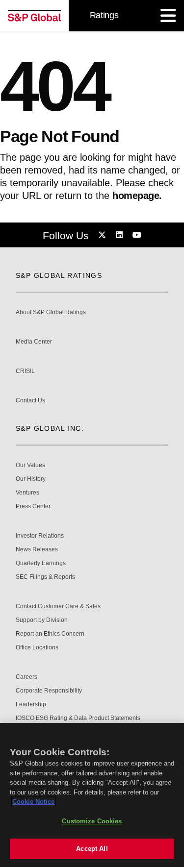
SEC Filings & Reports (45, 577)
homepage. (137, 195)
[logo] (34, 15)
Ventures (27, 493)
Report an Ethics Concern (50, 634)
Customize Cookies (92, 821)
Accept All (91, 848)
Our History (31, 479)
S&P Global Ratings (59, 275)
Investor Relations (40, 536)
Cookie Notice (33, 801)
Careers (26, 677)
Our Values (30, 465)
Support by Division (42, 620)
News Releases (37, 549)
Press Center (33, 506)
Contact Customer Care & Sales (58, 606)
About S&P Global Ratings (51, 312)
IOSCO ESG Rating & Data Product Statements (78, 718)
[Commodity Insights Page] (103, 235)
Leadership (31, 704)
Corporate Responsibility (49, 691)
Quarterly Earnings (41, 563)
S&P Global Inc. (50, 428)
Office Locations (37, 647)
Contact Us (30, 400)
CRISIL (25, 371)
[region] (92, 795)
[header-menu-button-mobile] (168, 15)
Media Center (34, 342)
